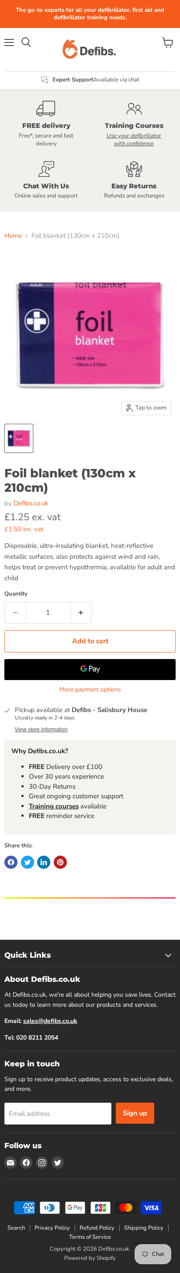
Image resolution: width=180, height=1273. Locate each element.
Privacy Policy (52, 1228)
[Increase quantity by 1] (81, 613)
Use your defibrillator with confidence (134, 140)
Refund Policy (97, 1228)
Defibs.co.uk (31, 503)
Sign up (135, 1113)
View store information (41, 729)
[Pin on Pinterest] (60, 862)
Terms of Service (90, 1237)
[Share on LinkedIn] (43, 862)
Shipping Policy (143, 1228)
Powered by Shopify (90, 1258)
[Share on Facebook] (10, 862)
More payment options (90, 689)
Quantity (16, 594)
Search (16, 1228)
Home (13, 236)
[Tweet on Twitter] (27, 862)
